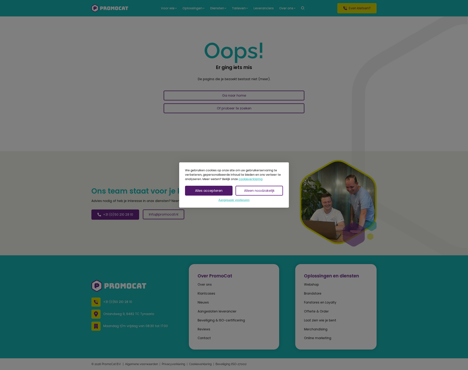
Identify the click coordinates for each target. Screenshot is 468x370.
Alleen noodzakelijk (259, 190)
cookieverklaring (251, 179)
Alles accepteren (208, 190)
